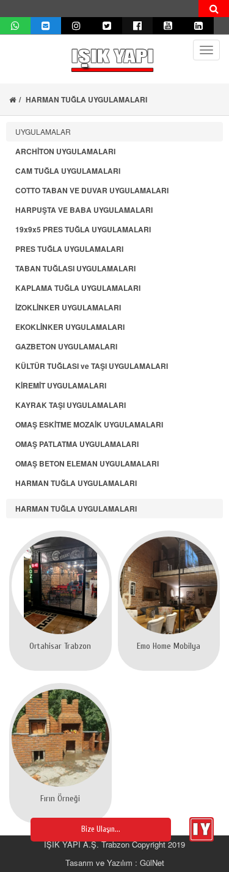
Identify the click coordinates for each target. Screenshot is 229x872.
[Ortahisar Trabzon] (60, 585)
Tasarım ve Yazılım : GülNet (114, 862)
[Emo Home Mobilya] (169, 585)
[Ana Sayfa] (12, 99)
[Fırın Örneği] (60, 738)
